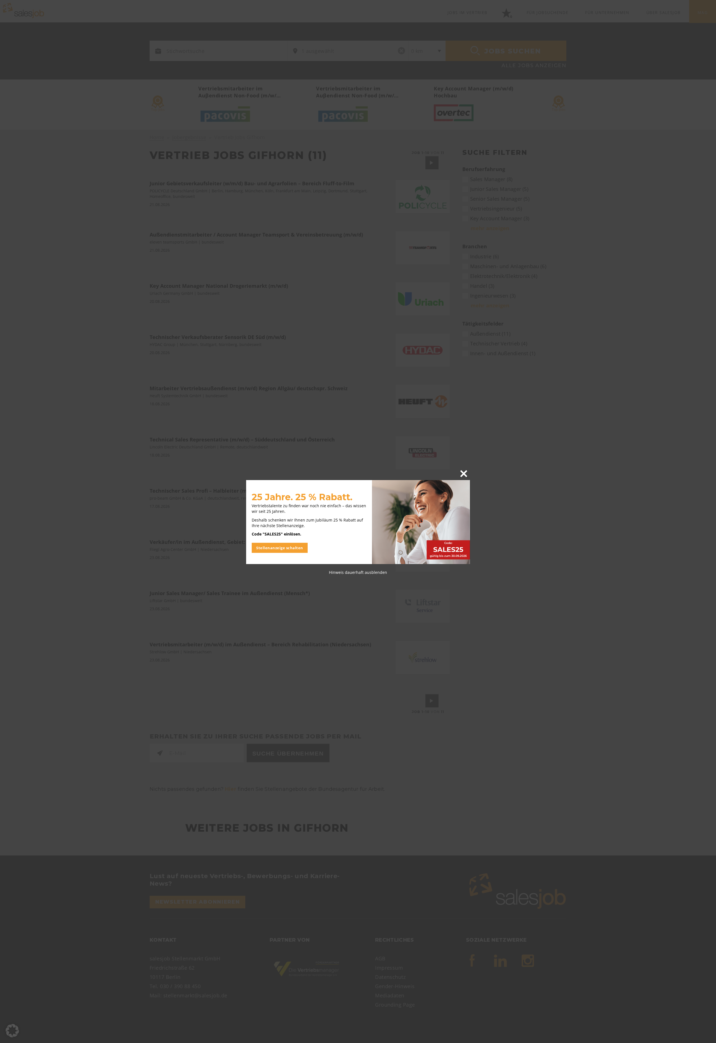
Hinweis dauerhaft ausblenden (358, 572)
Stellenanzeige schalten (279, 547)
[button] (12, 1030)
